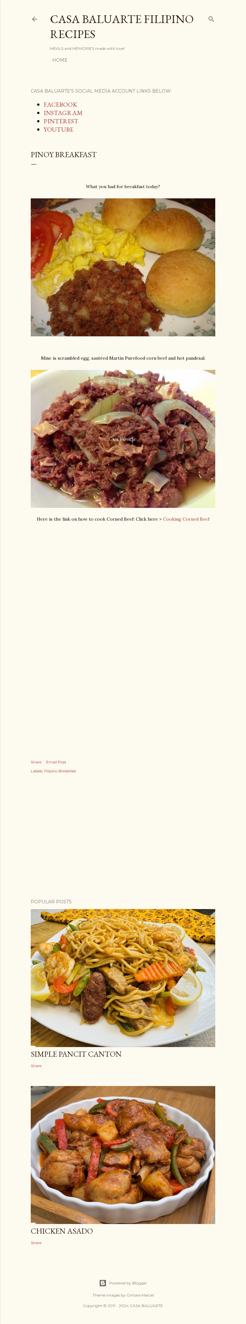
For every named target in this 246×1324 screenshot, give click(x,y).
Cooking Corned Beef (186, 519)
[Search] (211, 17)
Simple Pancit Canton (76, 1054)
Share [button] (36, 762)
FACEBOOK (60, 104)
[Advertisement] (123, 569)
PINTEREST (61, 121)
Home (60, 60)
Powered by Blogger (128, 1283)
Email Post (56, 762)
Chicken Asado (62, 1231)
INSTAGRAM (63, 113)
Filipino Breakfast (60, 771)
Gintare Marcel (140, 1295)
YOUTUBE (58, 129)
